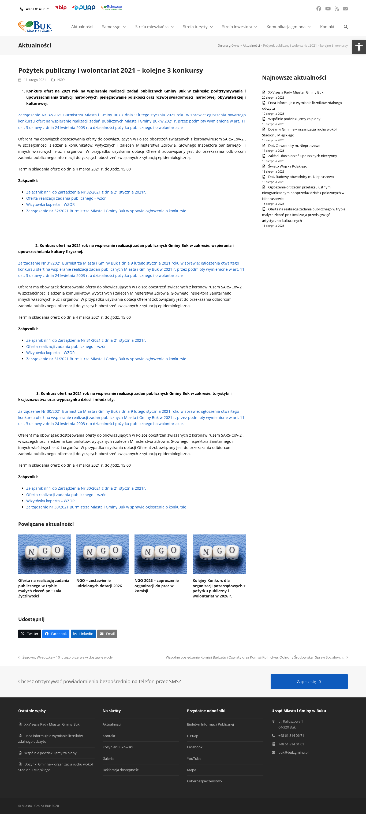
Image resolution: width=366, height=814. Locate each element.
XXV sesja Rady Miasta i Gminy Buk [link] (295, 92)
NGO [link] (61, 79)
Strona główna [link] (229, 45)
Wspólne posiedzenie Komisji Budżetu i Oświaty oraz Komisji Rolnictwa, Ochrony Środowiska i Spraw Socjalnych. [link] (254, 657)
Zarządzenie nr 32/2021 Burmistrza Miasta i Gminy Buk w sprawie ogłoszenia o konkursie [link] (106, 210)
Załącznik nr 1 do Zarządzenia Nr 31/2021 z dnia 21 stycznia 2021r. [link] (86, 340)
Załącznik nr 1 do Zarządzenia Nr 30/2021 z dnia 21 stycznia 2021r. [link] (86, 488)
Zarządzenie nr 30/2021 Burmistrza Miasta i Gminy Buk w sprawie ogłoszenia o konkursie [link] (106, 507)
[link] (359, 47)
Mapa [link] (191, 769)
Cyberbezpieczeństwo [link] (204, 781)
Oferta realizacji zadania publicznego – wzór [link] (66, 198)
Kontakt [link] (109, 735)
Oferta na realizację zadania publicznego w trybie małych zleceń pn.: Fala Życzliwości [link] (43, 588)
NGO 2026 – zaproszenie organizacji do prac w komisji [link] (157, 585)
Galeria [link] (108, 758)
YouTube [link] (194, 758)
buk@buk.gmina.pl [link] (293, 752)
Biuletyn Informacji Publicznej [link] (210, 724)
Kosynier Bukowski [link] (118, 747)
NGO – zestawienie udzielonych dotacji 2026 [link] (99, 583)
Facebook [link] (195, 747)
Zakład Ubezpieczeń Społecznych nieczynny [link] (302, 155)
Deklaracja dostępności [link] (121, 769)
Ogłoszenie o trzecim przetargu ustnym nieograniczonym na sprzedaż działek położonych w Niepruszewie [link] (303, 193)
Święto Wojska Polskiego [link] (287, 166)
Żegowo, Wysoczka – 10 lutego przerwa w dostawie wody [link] (65, 657)
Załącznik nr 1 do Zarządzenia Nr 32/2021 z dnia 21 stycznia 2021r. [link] (86, 192)
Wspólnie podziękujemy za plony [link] (294, 118)
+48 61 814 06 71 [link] (37, 9)
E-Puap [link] (192, 735)
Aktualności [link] (251, 45)
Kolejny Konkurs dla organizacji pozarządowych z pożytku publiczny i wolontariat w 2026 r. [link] (219, 588)
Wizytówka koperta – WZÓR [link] (50, 204)
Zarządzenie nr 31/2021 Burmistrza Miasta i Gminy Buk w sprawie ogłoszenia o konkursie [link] (106, 358)
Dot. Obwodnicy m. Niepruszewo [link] (294, 145)
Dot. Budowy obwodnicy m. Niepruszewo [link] (301, 176)
